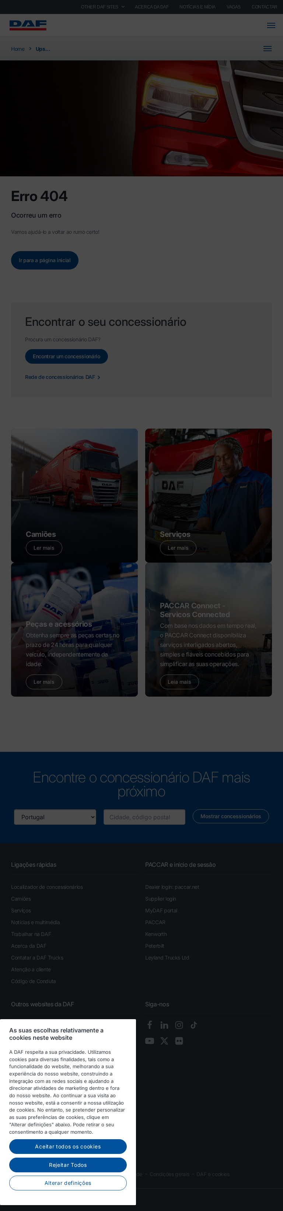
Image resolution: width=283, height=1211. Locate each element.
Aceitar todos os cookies (68, 1146)
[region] (68, 1112)
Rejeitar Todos (68, 1165)
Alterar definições (68, 1183)
